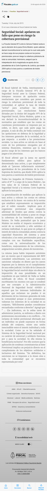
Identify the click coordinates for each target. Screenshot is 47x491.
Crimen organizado (13, 393)
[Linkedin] (32, 429)
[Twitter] (19, 429)
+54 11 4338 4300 (23, 474)
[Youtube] (23, 429)
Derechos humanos (28, 393)
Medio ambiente (27, 398)
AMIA (13, 389)
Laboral (17, 398)
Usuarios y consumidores (26, 407)
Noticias (37, 398)
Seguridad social (33, 402)
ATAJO (19, 389)
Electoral (10, 398)
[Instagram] (28, 429)
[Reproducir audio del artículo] (5, 80)
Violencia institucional (23, 411)
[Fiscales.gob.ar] (16, 4)
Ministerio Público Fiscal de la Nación (29, 463)
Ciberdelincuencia (29, 389)
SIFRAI (14, 407)
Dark (30, 444)
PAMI (9, 402)
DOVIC (38, 393)
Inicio (6, 11)
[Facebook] (15, 429)
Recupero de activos (19, 402)
